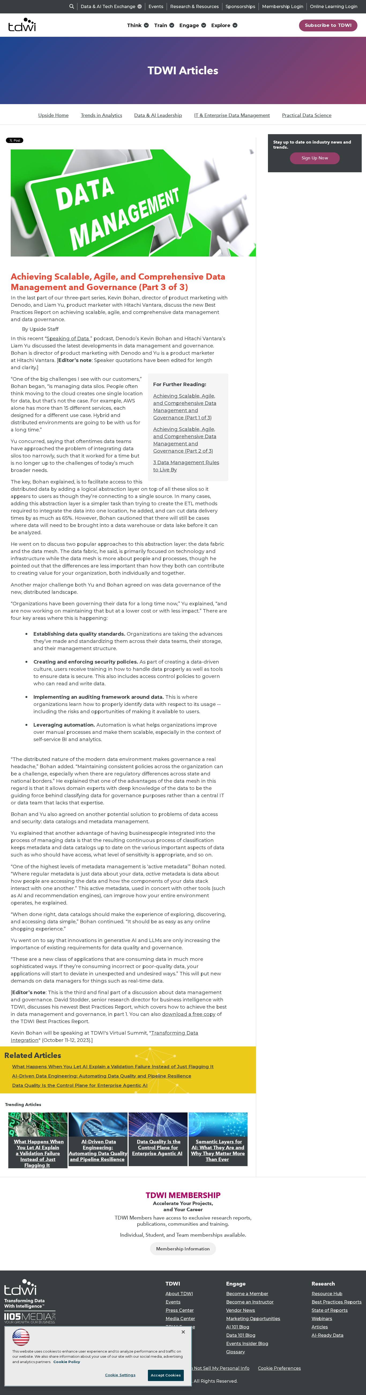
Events (155, 6)
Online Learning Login (333, 6)
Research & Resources (194, 6)
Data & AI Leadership (158, 115)
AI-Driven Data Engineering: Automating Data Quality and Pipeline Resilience (101, 1076)
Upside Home (53, 115)
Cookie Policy (66, 1362)
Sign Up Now (315, 157)
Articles (320, 1327)
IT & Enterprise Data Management (232, 115)
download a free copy (188, 1014)
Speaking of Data (68, 339)
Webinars (322, 1318)
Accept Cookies (166, 1375)
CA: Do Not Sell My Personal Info (214, 1368)
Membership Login (282, 6)
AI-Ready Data (327, 1335)
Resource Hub (327, 1293)
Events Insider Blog (247, 1343)
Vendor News (240, 1310)
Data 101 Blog (240, 1335)
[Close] (183, 1332)
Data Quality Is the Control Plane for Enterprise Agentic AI (80, 1085)
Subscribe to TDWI (328, 25)
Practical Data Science (306, 115)
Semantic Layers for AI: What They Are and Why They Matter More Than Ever (218, 1150)
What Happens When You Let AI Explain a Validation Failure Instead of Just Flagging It (113, 1066)
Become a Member (247, 1293)
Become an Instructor (250, 1302)
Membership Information (183, 1249)
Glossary (235, 1351)
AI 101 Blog (237, 1327)
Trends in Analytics (101, 115)
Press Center (180, 1310)
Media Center (180, 1318)
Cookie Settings (120, 1375)
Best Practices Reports (337, 1302)
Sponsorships (240, 6)
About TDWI (179, 1293)
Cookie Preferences (279, 1368)
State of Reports (330, 1310)
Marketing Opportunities (253, 1318)
